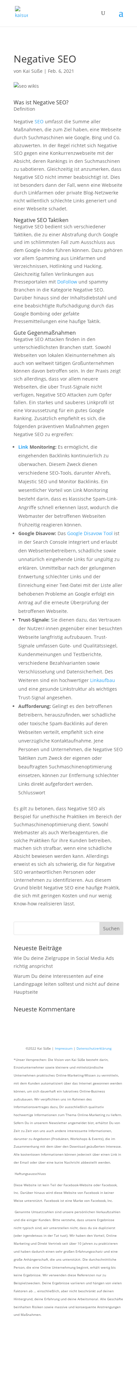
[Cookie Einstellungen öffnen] (50, 1377)
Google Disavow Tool (90, 533)
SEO (39, 121)
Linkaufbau (102, 680)
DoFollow (67, 282)
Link (23, 447)
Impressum (63, 1048)
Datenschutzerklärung (93, 1048)
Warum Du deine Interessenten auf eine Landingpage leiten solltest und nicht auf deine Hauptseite (66, 984)
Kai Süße (33, 71)
